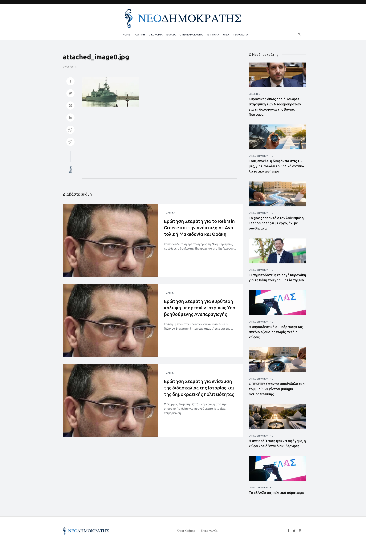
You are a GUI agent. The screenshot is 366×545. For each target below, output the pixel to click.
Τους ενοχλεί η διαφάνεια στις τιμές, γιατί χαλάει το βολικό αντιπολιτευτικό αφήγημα (276, 166)
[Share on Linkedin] (70, 117)
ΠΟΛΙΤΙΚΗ (139, 34)
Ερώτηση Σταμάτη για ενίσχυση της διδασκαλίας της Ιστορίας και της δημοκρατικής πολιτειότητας (199, 388)
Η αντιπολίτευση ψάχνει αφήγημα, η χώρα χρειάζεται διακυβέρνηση (277, 443)
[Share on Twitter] (70, 93)
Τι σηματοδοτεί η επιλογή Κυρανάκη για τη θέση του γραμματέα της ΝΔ (277, 277)
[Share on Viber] (70, 142)
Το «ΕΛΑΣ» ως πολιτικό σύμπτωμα (276, 492)
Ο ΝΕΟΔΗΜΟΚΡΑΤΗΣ (192, 34)
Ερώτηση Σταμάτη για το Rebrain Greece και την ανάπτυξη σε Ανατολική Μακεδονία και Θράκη (199, 228)
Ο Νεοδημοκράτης (261, 156)
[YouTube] (300, 530)
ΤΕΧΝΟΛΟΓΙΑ (240, 34)
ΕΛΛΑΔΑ (171, 34)
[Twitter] (294, 530)
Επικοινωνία (209, 530)
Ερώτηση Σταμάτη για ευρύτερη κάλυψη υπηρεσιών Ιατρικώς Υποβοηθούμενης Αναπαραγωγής (200, 308)
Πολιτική (169, 212)
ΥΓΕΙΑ (226, 34)
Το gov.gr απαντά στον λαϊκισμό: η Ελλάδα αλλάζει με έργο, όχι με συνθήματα (276, 223)
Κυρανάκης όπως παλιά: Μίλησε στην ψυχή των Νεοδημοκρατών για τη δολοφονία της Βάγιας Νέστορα (275, 106)
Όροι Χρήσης (186, 530)
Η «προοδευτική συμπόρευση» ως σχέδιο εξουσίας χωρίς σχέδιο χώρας (276, 332)
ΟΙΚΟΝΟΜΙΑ (156, 34)
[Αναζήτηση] (299, 34)
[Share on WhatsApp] (70, 130)
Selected (254, 94)
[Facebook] (288, 530)
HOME (126, 34)
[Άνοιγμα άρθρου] (110, 240)
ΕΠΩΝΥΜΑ (213, 34)
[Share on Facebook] (70, 81)
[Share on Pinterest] (70, 105)
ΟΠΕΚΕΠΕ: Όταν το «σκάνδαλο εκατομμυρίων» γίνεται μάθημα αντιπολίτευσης (277, 389)
